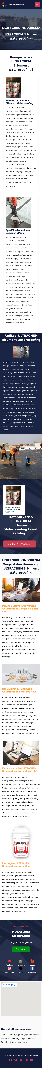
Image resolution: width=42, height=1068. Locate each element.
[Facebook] (10, 1060)
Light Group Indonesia (16, 4)
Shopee (32, 965)
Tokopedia (21, 965)
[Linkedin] (26, 1060)
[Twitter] (15, 1060)
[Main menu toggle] (37, 4)
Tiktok (20, 973)
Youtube (9, 965)
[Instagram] (21, 1060)
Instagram (9, 973)
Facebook (32, 973)
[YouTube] (31, 1060)
